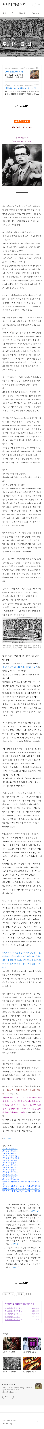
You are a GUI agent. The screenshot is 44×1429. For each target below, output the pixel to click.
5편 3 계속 (7, 1138)
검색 (34, 4)
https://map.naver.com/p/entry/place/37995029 (19, 68)
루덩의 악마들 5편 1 (12, 1314)
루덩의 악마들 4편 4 (12, 1320)
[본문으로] (35, 1211)
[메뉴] (39, 4)
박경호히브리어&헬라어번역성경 (20, 88)
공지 (4, 13)
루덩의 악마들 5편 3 (12, 1311)
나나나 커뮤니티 (14, 4)
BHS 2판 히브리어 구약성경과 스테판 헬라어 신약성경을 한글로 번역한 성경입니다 (22, 92)
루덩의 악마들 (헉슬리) (12, 1304)
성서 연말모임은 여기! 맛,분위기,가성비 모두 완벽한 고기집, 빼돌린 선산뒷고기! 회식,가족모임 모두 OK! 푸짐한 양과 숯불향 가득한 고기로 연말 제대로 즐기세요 (15, 75)
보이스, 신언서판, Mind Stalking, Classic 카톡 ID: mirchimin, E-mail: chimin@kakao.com (17, 1390)
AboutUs (22, 13)
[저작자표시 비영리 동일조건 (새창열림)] (28, 1294)
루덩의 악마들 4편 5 (12, 1317)
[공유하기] (9, 1294)
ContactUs (36, 13)
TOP (39, 1421)
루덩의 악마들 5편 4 (12, 1308)
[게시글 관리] (12, 1294)
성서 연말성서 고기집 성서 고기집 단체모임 (15, 71)
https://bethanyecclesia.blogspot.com (19, 85)
